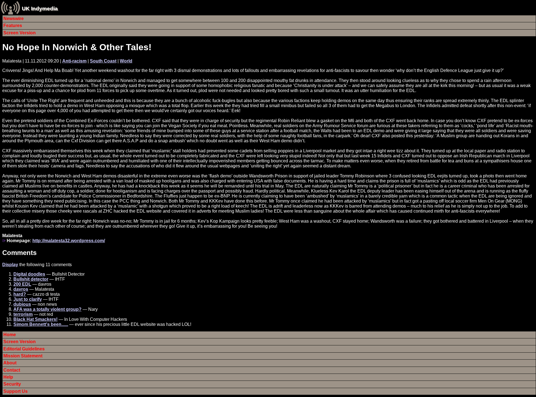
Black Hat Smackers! (35, 319)
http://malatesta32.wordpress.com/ (68, 240)
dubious (22, 304)
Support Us (15, 391)
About (9, 362)
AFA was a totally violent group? (47, 309)
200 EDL (22, 284)
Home (9, 334)
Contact (11, 370)
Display (10, 264)
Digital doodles (29, 274)
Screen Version (19, 32)
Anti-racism (74, 61)
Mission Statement (22, 355)
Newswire (13, 18)
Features (12, 25)
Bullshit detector (30, 279)
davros (20, 289)
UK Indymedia (40, 8)
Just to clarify (27, 299)
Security (12, 384)
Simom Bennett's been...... (40, 324)
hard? (19, 294)
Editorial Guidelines (24, 349)
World (126, 61)
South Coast (103, 61)
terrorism (23, 314)
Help (8, 377)
